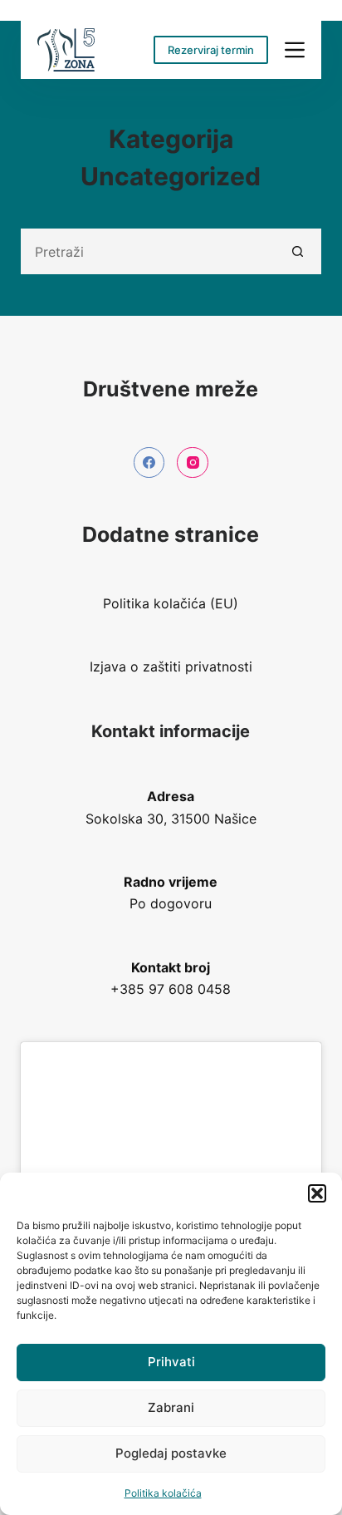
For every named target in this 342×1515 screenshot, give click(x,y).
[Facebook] (149, 463)
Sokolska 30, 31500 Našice (171, 818)
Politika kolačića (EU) (170, 603)
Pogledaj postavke (171, 1453)
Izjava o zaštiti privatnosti (171, 666)
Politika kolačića (163, 1493)
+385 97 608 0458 (170, 989)
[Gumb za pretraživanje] (298, 251)
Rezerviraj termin (211, 50)
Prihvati (171, 1362)
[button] (317, 1193)
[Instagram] (192, 463)
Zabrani (171, 1407)
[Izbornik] (295, 50)
